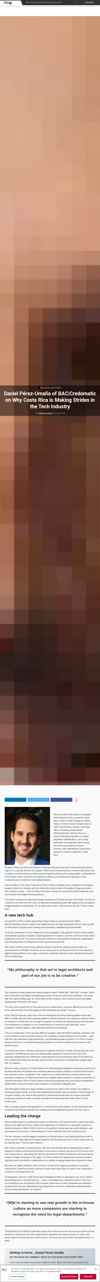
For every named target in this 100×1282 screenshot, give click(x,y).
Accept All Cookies (69, 1277)
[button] (15, 800)
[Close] (96, 1269)
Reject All (88, 1277)
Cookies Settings (17, 1277)
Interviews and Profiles (50, 388)
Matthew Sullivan (46, 413)
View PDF (81, 800)
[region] (50, 1273)
